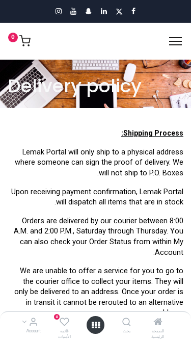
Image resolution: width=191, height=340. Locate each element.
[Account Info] (33, 323)
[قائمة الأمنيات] (64, 323)
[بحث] (126, 323)
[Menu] (175, 41)
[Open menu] (96, 325)
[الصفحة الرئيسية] (157, 323)
